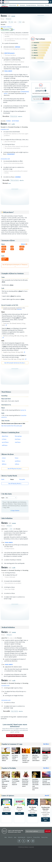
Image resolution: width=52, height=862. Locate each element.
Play (6, 813)
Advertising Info (22, 837)
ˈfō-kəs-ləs (13, 116)
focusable (22, 479)
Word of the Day (40, 88)
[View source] (6, 325)
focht (2, 479)
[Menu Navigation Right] (50, 5)
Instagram (33, 841)
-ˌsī (10, 529)
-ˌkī (19, 22)
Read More (19, 309)
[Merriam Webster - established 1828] (1, 1)
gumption (40, 90)
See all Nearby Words (14, 483)
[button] (4, 5)
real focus (17, 442)
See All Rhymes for (14, 468)
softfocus (4, 445)
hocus (16, 458)
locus (3, 461)
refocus (17, 464)
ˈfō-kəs (8, 19)
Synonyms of (6, 27)
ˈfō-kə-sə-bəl (14, 180)
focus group (18, 436)
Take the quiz (45, 819)
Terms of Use (44, 837)
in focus (4, 439)
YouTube (28, 841)
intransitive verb (5, 159)
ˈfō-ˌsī (10, 22)
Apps (15, 837)
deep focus (5, 436)
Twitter (24, 841)
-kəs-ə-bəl (14, 711)
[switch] (7, 29)
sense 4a (23, 410)
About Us (10, 837)
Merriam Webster (4, 831)
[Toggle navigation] (50, 2)
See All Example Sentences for (14, 363)
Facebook (19, 841)
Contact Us (29, 837)
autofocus (17, 461)
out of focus (5, 442)
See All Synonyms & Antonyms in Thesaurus (14, 264)
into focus (17, 439)
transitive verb (5, 129)
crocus (4, 458)
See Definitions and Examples (40, 93)
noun (13, 16)
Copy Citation (15, 510)
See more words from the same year (11, 426)
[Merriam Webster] (40, 85)
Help (5, 837)
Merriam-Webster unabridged (15, 735)
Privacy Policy (36, 837)
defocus (4, 464)
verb (13, 124)
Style (2, 498)
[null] (45, 90)
